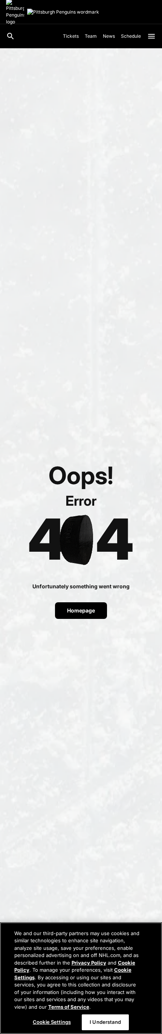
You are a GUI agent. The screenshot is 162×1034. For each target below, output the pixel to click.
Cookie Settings (52, 1022)
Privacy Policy (89, 963)
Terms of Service (68, 1007)
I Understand (105, 1022)
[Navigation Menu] (151, 36)
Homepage (81, 610)
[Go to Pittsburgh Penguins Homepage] (63, 12)
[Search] (10, 36)
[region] (81, 978)
